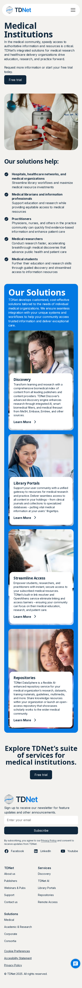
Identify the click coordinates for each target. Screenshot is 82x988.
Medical (9, 919)
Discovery (44, 873)
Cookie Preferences (17, 951)
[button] (72, 10)
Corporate (10, 933)
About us (9, 873)
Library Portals (47, 887)
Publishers (10, 880)
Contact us (11, 902)
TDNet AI (43, 880)
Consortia (10, 941)
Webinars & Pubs (15, 887)
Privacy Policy (49, 840)
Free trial (41, 775)
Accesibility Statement (18, 958)
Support (9, 895)
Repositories (46, 895)
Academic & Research (18, 926)
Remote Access (48, 902)
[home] (23, 10)
